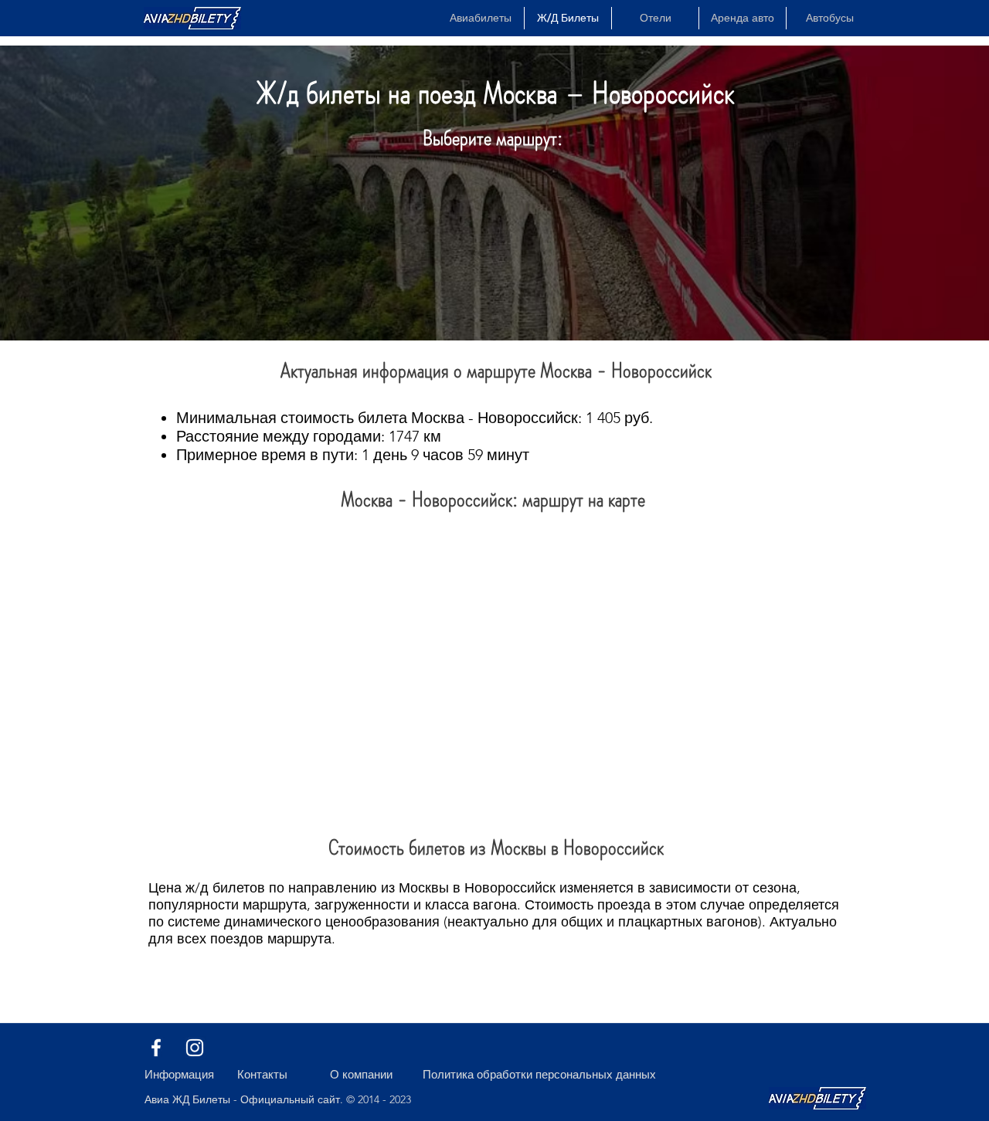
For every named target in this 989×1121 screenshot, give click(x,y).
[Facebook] (156, 1047)
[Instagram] (194, 1047)
